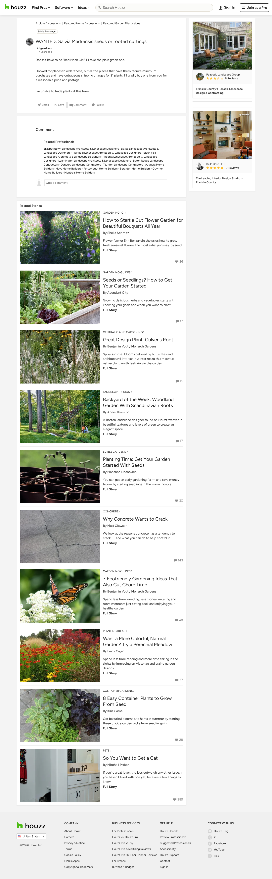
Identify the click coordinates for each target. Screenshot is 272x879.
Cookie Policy (72, 855)
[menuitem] (41, 7)
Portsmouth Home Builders (100, 168)
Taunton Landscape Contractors (123, 164)
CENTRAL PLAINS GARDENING (123, 332)
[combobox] (154, 8)
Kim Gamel (115, 711)
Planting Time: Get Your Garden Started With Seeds (136, 462)
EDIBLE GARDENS (114, 451)
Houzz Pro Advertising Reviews (131, 849)
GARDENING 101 (113, 212)
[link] (227, 79)
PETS (106, 750)
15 (181, 381)
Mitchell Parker (118, 765)
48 (181, 620)
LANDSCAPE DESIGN (116, 392)
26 (181, 261)
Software (62, 7)
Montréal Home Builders (79, 172)
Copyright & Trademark (78, 867)
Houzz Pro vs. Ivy (122, 843)
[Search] (99, 8)
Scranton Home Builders (135, 168)
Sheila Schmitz (118, 233)
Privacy (68, 843)
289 (180, 799)
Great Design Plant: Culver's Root (138, 339)
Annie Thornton (118, 412)
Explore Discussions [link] (48, 23)
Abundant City (117, 292)
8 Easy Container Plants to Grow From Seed (137, 701)
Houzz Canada (169, 831)
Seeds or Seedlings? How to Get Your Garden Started (137, 283)
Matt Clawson (117, 526)
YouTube (219, 849)
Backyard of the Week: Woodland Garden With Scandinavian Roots (138, 402)
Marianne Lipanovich (122, 472)
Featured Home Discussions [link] (82, 23)
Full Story (110, 250)
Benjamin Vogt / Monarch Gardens (131, 346)
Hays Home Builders (68, 168)
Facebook (220, 843)
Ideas (82, 7)
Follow (100, 105)
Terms (68, 849)
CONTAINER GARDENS (118, 691)
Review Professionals (173, 837)
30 (181, 500)
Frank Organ (115, 651)
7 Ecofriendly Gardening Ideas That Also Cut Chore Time (140, 582)
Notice (80, 843)
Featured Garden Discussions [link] (121, 23)
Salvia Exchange (47, 31)
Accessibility (168, 849)
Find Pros (39, 7)
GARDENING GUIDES (117, 272)
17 (181, 321)
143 (180, 560)
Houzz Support (169, 855)
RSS (216, 855)
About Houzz (72, 831)
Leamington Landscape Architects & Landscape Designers (94, 160)
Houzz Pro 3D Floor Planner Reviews (134, 855)
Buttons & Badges (123, 867)
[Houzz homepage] (15, 6)
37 (181, 680)
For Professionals (123, 831)
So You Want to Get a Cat (130, 758)
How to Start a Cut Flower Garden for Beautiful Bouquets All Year (143, 223)
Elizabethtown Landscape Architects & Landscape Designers (81, 148)
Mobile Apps (72, 861)
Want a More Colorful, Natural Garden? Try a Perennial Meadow (137, 641)
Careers (69, 837)
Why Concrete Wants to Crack (135, 519)
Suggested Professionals (175, 843)
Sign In (164, 867)
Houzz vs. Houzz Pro (125, 837)
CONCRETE (110, 511)
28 (181, 740)
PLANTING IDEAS (114, 631)
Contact (165, 861)
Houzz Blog (221, 831)
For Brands (119, 861)
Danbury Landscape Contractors (81, 164)
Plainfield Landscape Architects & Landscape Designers (106, 152)
